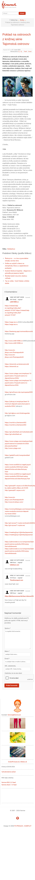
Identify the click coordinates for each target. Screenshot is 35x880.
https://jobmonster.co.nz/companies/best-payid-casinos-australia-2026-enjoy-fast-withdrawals (19, 551)
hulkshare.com (14, 565)
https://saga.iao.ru (11, 322)
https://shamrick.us (11, 366)
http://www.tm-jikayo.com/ (14, 502)
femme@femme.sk (14, 715)
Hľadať (22, 13)
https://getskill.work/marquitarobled (17, 455)
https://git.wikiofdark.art (13, 434)
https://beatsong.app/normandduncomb (19, 331)
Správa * (8, 628)
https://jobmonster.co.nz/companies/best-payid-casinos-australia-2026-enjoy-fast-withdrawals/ (19, 544)
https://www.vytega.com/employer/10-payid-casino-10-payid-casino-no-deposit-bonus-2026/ (18, 376)
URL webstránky (10, 666)
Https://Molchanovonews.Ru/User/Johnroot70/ (19, 596)
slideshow (11, 249)
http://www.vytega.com (13, 448)
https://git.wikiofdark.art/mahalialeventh (19, 432)
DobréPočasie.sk (14, 762)
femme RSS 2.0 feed (9, 782)
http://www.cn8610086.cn (14, 341)
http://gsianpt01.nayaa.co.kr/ (15, 490)
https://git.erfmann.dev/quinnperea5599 (19, 392)
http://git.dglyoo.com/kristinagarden (17, 413)
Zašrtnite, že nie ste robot (13, 673)
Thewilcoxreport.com (16, 580)
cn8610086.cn (14, 302)
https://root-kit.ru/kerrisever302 (15, 422)
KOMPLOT (27, 826)
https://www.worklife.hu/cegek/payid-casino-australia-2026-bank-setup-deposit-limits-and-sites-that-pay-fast (18, 476)
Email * (7, 658)
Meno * (7, 651)
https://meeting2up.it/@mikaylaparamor (19, 532)
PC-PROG (17, 826)
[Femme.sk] (11, 4)
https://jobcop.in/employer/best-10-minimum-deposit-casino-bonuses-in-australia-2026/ (17, 404)
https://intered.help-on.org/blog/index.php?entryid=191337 (13, 308)
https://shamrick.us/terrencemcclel (17, 364)
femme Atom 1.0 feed (9, 785)
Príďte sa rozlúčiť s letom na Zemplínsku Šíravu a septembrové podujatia (16, 266)
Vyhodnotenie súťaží (9, 772)
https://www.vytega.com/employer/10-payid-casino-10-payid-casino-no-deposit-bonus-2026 (18, 383)
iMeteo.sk (23, 762)
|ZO (22, 826)
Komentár (27, 297)
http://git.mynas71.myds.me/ (15, 525)
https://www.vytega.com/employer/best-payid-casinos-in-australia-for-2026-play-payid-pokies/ (19, 443)
